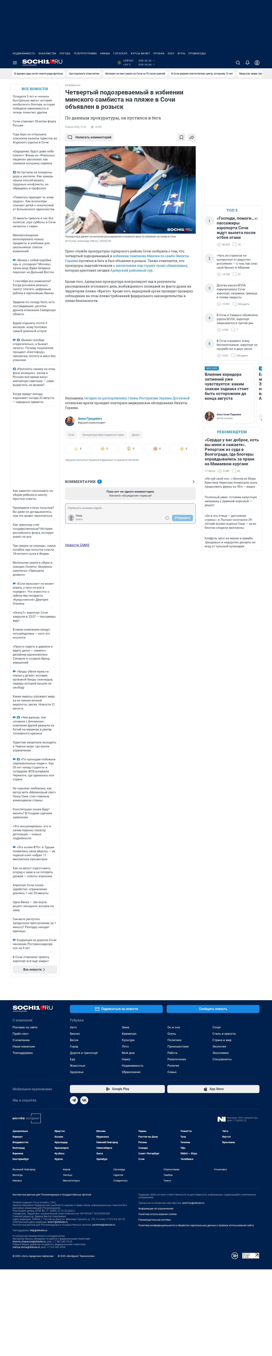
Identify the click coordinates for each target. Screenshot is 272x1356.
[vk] (84, 1100)
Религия (173, 1065)
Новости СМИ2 (77, 545)
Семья (171, 1072)
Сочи (71, 434)
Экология (219, 1046)
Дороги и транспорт (84, 1053)
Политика (174, 1040)
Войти (79, 519)
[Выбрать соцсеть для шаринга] (192, 137)
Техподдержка (23, 1053)
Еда (72, 1059)
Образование (131, 1072)
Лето (125, 1046)
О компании (21, 1040)
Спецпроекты (222, 1059)
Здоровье (77, 1072)
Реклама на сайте (25, 1027)
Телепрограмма (85, 53)
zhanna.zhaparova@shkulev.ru (29, 1241)
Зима (125, 1027)
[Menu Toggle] (15, 62)
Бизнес (75, 1034)
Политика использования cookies (157, 1214)
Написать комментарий (93, 137)
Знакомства (47, 53)
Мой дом (128, 1053)
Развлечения (176, 1059)
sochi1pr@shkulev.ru (193, 1203)
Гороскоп (120, 53)
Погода (65, 53)
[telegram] (74, 1100)
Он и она (173, 1027)
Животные (77, 1065)
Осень (171, 1034)
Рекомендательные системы (154, 1219)
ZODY (171, 53)
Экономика (220, 1053)
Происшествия (178, 1046)
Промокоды (197, 53)
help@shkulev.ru (38, 1230)
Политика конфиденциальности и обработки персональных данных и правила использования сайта (196, 1225)
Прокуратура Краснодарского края (103, 434)
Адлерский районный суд (131, 270)
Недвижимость (24, 53)
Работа (172, 1053)
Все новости (35, 88)
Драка (135, 434)
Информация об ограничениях (155, 1208)
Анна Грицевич (90, 419)
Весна (74, 1040)
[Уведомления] (247, 62)
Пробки (158, 53)
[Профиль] (257, 62)
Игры (181, 53)
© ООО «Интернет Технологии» (76, 1256)
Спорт (216, 1027)
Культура (128, 1040)
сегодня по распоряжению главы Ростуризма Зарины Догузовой (136, 398)
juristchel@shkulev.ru (103, 1224)
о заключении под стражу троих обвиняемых (150, 265)
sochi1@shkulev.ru (58, 1222)
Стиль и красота (224, 1034)
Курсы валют (140, 53)
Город (74, 1046)
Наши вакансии (24, 1046)
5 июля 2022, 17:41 (76, 127)
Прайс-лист (21, 1034)
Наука (126, 1059)
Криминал (129, 1034)
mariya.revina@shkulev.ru (26, 1247)
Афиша (105, 53)
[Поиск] (238, 62)
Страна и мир (221, 1040)
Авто (73, 1027)
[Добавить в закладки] (181, 137)
